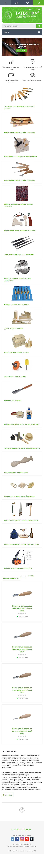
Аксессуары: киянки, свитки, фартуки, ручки (21, 544)
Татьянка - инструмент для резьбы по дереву (19, 107)
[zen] (31, 839)
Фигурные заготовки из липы (16, 472)
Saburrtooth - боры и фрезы (15, 376)
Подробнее (7, 795)
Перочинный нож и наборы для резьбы (20, 230)
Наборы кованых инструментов (17, 305)
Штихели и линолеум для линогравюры (20, 156)
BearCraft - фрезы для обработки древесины (17, 279)
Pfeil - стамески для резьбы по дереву (19, 132)
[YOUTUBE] (27, 839)
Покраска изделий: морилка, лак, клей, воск (21, 424)
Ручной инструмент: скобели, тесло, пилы (21, 520)
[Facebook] (17, 839)
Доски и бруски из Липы (13, 328)
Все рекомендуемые (11, 578)
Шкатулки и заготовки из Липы (16, 352)
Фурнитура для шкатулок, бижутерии (19, 496)
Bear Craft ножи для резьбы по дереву (19, 180)
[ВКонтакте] (12, 839)
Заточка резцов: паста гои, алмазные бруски (22, 448)
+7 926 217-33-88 (33, 9)
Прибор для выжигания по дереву (18, 568)
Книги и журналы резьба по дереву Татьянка (18, 205)
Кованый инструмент (12, 400)
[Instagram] (22, 839)
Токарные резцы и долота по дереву (19, 254)
